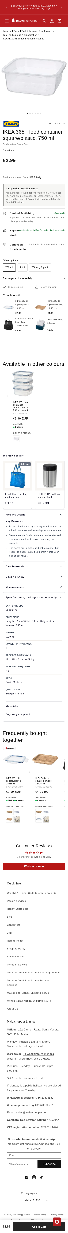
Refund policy (40, 1215)
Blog (9, 916)
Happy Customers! (18, 908)
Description (9, 150)
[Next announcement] (61, 7)
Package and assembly (34, 278)
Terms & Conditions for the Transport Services (29, 982)
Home (5, 31)
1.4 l (22, 267)
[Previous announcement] (6, 7)
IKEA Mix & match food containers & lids (23, 39)
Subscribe (49, 1163)
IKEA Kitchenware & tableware (35, 31)
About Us (12, 1008)
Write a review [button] (34, 866)
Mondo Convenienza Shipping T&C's (29, 1000)
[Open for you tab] (57, 1222)
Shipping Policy (16, 948)
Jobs (10, 932)
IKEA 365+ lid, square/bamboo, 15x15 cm (43, 781)
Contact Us (13, 924)
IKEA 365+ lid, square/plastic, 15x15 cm (13, 781)
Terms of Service (17, 964)
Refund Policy (15, 940)
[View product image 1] (34, 76)
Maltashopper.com (21, 1215)
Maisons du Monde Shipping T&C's (28, 992)
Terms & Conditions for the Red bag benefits (33, 972)
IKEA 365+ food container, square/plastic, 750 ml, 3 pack (21, 406)
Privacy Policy (15, 956)
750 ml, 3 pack (40, 267)
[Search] (44, 21)
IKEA (14, 31)
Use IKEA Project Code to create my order (32, 893)
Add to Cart (39, 1226)
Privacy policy (57, 1215)
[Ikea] (14, 124)
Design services (16, 900)
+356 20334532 (44, 1097)
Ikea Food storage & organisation (19, 35)
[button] (7, 21)
